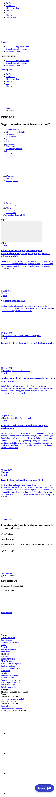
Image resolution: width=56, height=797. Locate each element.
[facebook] (25, 753)
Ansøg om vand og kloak (11, 663)
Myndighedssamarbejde (16, 215)
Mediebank (5, 652)
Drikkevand (11, 134)
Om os (9, 15)
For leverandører (8, 685)
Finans (9, 153)
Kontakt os (5, 670)
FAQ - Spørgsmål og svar (11, 668)
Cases (8, 208)
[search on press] (21, 231)
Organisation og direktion (11, 642)
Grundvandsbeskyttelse (15, 132)
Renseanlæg (11, 137)
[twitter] (25, 773)
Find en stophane (8, 666)
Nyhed (9, 178)
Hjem (8, 108)
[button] (8, 56)
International (11, 156)
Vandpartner (11, 212)
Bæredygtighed (12, 130)
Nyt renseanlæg (12, 8)
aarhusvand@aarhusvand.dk (12, 699)
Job (7, 13)
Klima (8, 141)
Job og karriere (7, 640)
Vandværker (11, 205)
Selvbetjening (11, 17)
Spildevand (10, 151)
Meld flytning (6, 661)
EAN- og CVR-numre (10, 682)
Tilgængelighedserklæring (11, 708)
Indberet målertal (8, 659)
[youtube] (25, 794)
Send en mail (6, 573)
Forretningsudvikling (14, 148)
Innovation (10, 144)
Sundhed (10, 139)
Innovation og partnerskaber (17, 46)
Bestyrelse (10, 203)
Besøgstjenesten (7, 678)
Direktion (10, 176)
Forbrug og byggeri (14, 51)
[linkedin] (25, 733)
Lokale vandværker (9, 687)
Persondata (5, 706)
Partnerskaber (11, 146)
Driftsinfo (10, 3)
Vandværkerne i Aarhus (10, 680)
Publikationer (11, 210)
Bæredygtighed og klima (16, 49)
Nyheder (9, 10)
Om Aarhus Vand (8, 637)
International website (9, 675)
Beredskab (10, 5)
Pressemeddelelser (8, 649)
